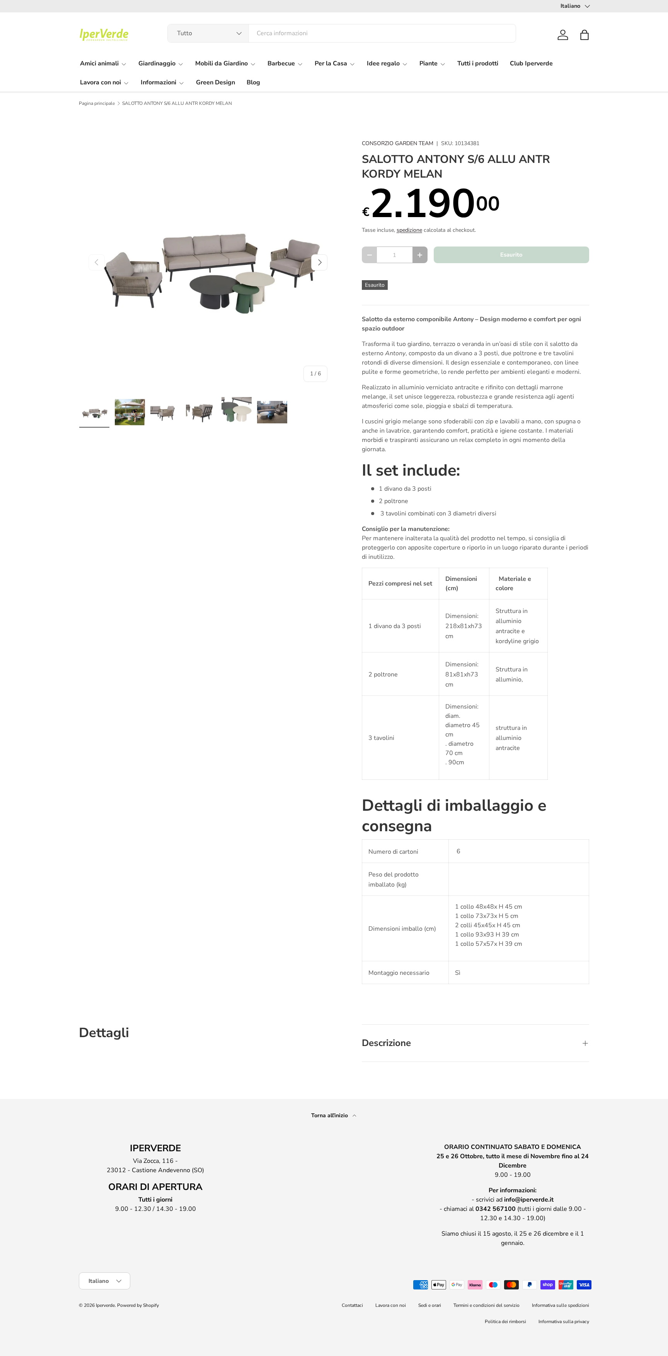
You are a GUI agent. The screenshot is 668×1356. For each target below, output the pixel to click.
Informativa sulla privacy (563, 1321)
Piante (428, 63)
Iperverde (105, 1305)
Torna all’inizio (330, 1115)
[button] (584, 34)
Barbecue (281, 63)
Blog (253, 82)
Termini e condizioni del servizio (486, 1305)
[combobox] (342, 33)
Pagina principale (97, 103)
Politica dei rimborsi (505, 1321)
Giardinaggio (157, 63)
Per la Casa (331, 63)
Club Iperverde (531, 63)
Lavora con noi (100, 82)
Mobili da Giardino (221, 63)
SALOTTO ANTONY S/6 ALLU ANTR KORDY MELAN (177, 103)
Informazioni (158, 82)
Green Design (215, 82)
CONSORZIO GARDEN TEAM (397, 143)
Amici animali (99, 63)
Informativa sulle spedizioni (560, 1305)
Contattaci (352, 1305)
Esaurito (511, 255)
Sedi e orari (429, 1305)
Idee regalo (383, 63)
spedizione (409, 230)
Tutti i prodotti (477, 63)
